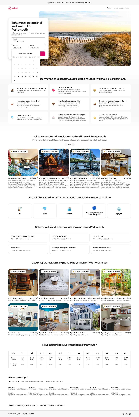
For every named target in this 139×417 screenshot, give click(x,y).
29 (33, 76)
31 (14, 80)
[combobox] (28, 41)
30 (37, 76)
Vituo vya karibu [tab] (13, 381)
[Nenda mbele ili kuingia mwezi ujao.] (36, 53)
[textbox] (20, 48)
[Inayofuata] (73, 144)
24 (14, 76)
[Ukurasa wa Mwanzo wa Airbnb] (13, 8)
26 (22, 76)
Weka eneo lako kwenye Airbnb (118, 8)
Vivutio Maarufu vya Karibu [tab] (54, 381)
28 (29, 76)
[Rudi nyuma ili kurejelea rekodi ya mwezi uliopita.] (14, 53)
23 (37, 72)
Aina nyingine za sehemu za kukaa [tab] (32, 381)
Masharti (31, 414)
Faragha (24, 414)
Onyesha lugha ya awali (83, 2)
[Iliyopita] (66, 144)
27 (26, 76)
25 (18, 76)
